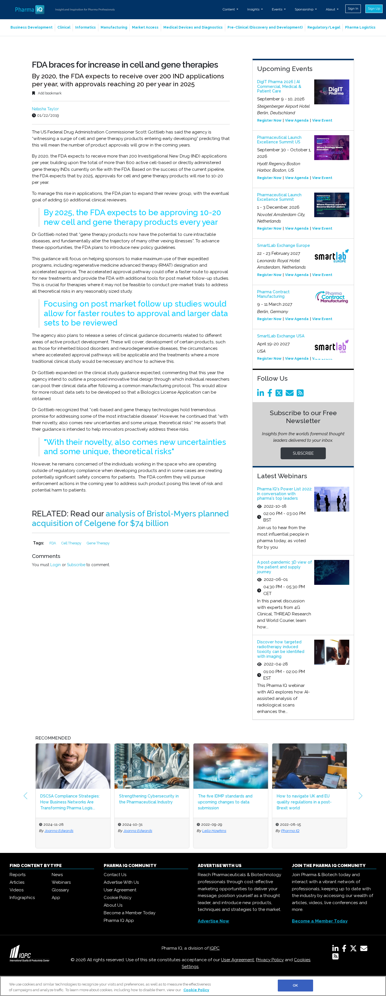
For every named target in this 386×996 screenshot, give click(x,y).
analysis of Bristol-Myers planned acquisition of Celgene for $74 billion (130, 518)
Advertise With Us (121, 882)
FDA (53, 543)
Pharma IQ (290, 830)
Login (55, 564)
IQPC (215, 948)
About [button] (331, 9)
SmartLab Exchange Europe (283, 245)
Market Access (145, 27)
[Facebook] (270, 394)
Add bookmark (49, 93)
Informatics (85, 27)
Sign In (353, 8)
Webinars (61, 882)
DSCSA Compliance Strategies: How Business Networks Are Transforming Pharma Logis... (69, 802)
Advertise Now (213, 921)
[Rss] (301, 394)
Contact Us (115, 874)
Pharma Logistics (360, 27)
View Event (322, 120)
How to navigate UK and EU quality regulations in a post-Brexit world (304, 802)
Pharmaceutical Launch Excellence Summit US (279, 140)
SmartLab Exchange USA (280, 336)
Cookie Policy (117, 897)
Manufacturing (114, 27)
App (56, 897)
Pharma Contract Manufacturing (273, 294)
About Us (113, 905)
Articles (17, 882)
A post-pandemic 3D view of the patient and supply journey (284, 567)
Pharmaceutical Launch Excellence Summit (279, 197)
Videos (16, 889)
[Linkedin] (261, 394)
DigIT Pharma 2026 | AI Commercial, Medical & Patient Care (279, 86)
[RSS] (335, 957)
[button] (25, 795)
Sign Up (374, 8)
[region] (193, 986)
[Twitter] (280, 394)
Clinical (63, 27)
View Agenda (297, 120)
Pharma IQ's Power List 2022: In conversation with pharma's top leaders (284, 494)
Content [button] (229, 9)
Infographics (22, 897)
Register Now (269, 120)
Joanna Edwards (58, 830)
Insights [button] (253, 9)
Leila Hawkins (214, 830)
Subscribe (76, 564)
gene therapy (98, 543)
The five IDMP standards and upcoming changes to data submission (225, 802)
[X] (354, 949)
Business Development (31, 27)
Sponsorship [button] (304, 9)
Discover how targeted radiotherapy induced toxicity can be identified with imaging (280, 649)
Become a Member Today (129, 912)
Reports (17, 874)
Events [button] (277, 9)
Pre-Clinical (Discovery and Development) (265, 27)
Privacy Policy (270, 959)
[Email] (291, 394)
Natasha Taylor (45, 109)
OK (295, 985)
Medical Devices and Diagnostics (193, 27)
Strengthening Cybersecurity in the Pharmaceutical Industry (149, 799)
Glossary (60, 889)
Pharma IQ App (119, 920)
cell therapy (71, 543)
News (57, 874)
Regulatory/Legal (323, 27)
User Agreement (120, 889)
